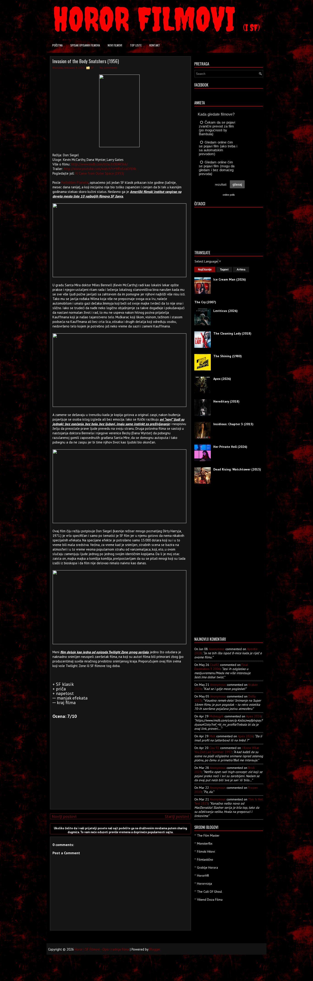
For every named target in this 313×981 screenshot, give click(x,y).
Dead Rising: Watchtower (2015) (237, 469)
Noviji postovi (64, 816)
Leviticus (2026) (225, 311)
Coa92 (214, 665)
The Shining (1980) (227, 356)
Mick (212, 736)
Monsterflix (204, 843)
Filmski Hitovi (206, 851)
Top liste (136, 45)
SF (92, 67)
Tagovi (224, 269)
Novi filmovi (115, 45)
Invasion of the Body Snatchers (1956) (85, 61)
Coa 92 (214, 748)
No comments (108, 67)
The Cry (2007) (205, 302)
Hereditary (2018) (226, 401)
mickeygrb (216, 716)
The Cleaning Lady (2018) (232, 333)
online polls (229, 194)
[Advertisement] (119, 773)
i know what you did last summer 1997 (226, 750)
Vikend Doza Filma (209, 899)
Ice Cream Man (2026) (229, 279)
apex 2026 (253, 716)
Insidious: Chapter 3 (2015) (233, 424)
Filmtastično (205, 859)
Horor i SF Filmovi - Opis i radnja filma (102, 949)
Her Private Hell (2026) (230, 447)
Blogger (155, 949)
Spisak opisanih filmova (85, 45)
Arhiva (241, 269)
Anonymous (217, 649)
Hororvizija (204, 883)
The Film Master (208, 835)
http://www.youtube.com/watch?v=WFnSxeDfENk (100, 169)
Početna (57, 45)
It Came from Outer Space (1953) (99, 173)
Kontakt (154, 45)
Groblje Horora (207, 867)
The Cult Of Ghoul (209, 891)
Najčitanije (205, 269)
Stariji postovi (177, 816)
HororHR (203, 875)
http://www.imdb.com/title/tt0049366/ (99, 164)
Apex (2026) (222, 379)
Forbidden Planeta (74, 182)
